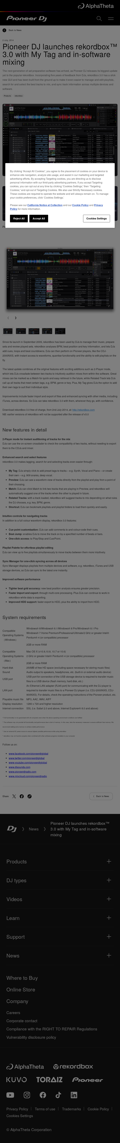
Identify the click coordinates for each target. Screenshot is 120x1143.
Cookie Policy (80, 205)
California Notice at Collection (44, 205)
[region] (60, 195)
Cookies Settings (96, 218)
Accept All (39, 218)
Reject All (19, 218)
